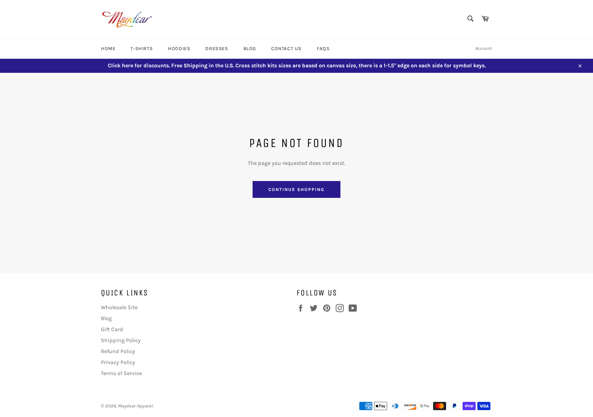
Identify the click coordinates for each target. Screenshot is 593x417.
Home (108, 49)
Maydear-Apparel (135, 405)
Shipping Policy (121, 340)
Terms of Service (121, 373)
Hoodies (179, 49)
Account (483, 48)
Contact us (286, 49)
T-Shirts (141, 49)
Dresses (216, 49)
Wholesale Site (119, 307)
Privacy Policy (118, 362)
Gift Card (112, 329)
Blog (249, 49)
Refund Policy (118, 351)
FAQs (323, 49)
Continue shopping (296, 189)
